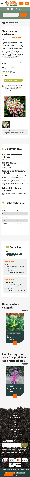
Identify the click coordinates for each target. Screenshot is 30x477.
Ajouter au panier (11, 80)
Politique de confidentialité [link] (20, 475)
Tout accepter (11, 472)
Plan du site (15, 436)
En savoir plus (8, 90)
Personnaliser (8, 475)
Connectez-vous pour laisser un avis (14, 254)
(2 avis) (13, 40)
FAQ (15, 424)
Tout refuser (21, 472)
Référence (4, 37)
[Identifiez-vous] (21, 3)
